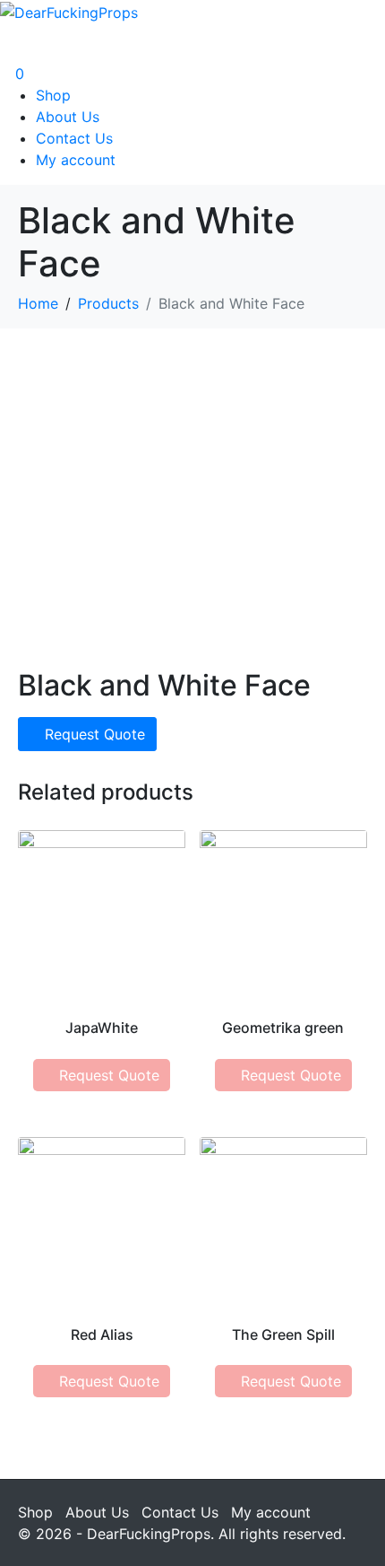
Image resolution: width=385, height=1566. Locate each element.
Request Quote (95, 734)
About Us (67, 117)
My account (76, 160)
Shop (53, 95)
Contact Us (74, 138)
